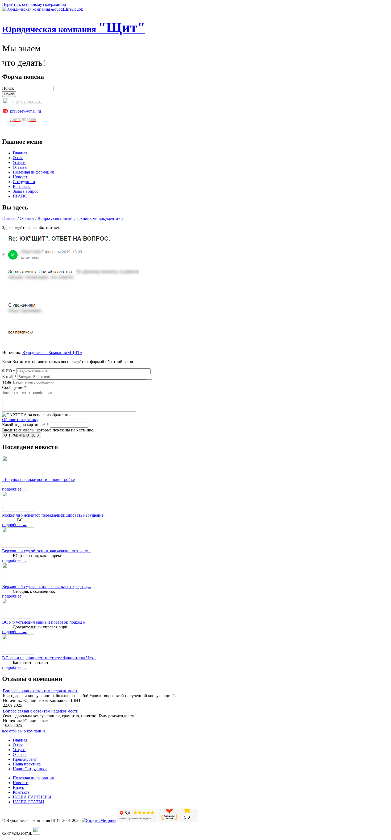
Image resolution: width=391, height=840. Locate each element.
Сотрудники (24, 181)
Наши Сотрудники (30, 769)
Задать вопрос (25, 191)
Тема (7, 382)
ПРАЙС (20, 196)
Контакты (22, 186)
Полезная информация (33, 172)
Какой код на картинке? (25, 424)
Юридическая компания (73, 29)
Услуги (19, 162)
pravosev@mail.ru (25, 111)
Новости (20, 177)
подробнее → (14, 489)
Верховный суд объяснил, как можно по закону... (46, 551)
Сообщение (14, 387)
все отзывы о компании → (26, 731)
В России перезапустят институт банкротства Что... (49, 658)
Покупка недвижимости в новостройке (38, 479)
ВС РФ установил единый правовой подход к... (45, 622)
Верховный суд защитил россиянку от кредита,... (46, 586)
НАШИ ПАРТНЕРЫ (32, 797)
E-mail (9, 376)
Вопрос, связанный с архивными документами (80, 218)
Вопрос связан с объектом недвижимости (40, 691)
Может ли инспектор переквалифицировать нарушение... (54, 515)
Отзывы (20, 167)
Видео (18, 787)
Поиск (8, 88)
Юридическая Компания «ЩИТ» (52, 352)
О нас (18, 157)
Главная (20, 153)
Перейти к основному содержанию (34, 4)
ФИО (8, 371)
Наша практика (27, 764)
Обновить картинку (20, 419)
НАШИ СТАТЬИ (28, 802)
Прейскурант (25, 759)
